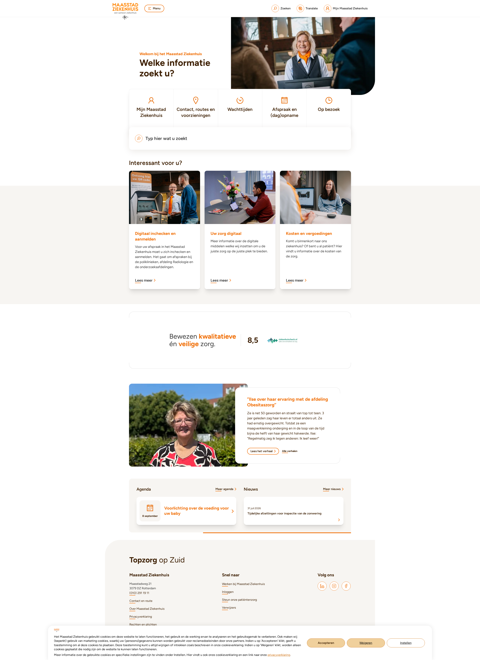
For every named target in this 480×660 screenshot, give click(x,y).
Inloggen (228, 592)
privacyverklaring (279, 655)
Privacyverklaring (140, 616)
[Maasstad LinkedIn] (322, 586)
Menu (156, 8)
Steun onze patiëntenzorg (239, 599)
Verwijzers (229, 607)
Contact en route (140, 601)
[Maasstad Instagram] (334, 586)
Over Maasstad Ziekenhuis (146, 608)
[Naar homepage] (125, 11)
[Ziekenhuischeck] (282, 340)
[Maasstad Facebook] (346, 586)
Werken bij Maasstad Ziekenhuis (243, 584)
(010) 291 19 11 (139, 593)
